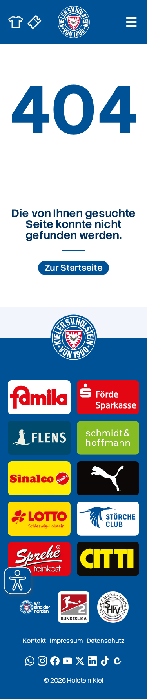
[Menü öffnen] (131, 22)
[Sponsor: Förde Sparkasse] (108, 397)
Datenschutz (105, 641)
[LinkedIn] (92, 661)
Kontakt (34, 641)
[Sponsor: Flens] (39, 438)
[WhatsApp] (29, 661)
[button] (17, 580)
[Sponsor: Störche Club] (108, 519)
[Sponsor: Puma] (108, 478)
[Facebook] (55, 661)
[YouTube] (67, 661)
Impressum (66, 641)
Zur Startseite (74, 268)
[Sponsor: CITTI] (108, 559)
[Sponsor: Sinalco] (39, 478)
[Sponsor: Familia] (39, 397)
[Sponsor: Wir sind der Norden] (34, 607)
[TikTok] (105, 661)
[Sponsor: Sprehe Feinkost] (39, 559)
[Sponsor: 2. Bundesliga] (73, 607)
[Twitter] (80, 661)
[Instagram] (42, 661)
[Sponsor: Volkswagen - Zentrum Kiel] (108, 438)
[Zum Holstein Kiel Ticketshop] (34, 22)
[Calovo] (117, 661)
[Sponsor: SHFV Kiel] (113, 607)
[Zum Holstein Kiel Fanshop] (15, 22)
